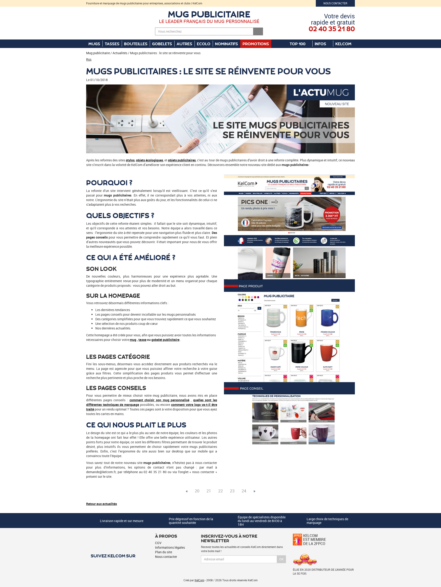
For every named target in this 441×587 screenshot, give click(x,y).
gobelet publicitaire (165, 339)
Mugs (94, 44)
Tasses (112, 44)
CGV (158, 543)
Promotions (256, 44)
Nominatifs (226, 44)
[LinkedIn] (105, 564)
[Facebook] (97, 564)
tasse (142, 339)
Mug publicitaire (209, 14)
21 (208, 491)
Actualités (120, 53)
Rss (88, 59)
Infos (321, 44)
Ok (281, 559)
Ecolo (203, 44)
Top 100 (298, 44)
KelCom (343, 44)
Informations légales (170, 547)
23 (232, 491)
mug (133, 339)
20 (197, 491)
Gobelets (162, 44)
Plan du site (163, 552)
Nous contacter (335, 3)
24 (244, 491)
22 (220, 491)
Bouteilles (135, 44)
